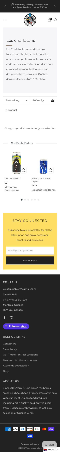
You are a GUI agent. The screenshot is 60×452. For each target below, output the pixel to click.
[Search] (55, 19)
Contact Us (9, 343)
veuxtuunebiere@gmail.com (19, 288)
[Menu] (4, 20)
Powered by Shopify (30, 444)
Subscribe (30, 260)
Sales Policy (10, 349)
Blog (6, 371)
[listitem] (30, 6)
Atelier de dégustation (16, 365)
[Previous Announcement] (5, 6)
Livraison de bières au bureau (20, 360)
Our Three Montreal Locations (20, 354)
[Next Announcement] (55, 6)
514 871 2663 (10, 294)
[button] (51, 449)
